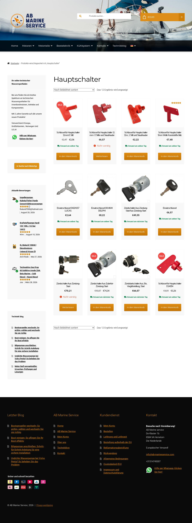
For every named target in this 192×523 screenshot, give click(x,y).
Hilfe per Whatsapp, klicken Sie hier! (28, 137)
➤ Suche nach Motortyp (26, 166)
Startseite (15, 63)
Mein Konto (63, 436)
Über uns (61, 442)
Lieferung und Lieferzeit (115, 436)
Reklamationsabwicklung (116, 447)
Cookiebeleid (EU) (113, 464)
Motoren (27, 45)
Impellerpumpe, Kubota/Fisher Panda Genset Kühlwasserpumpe (31, 200)
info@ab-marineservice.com (160, 454)
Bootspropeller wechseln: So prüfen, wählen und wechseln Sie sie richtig (27, 330)
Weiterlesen (102, 156)
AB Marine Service (66, 431)
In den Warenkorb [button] (68, 156)
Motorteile (44, 45)
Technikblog (119, 45)
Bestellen (108, 431)
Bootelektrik (63, 45)
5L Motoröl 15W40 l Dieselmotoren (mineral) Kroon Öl (28, 248)
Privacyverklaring (44, 505)
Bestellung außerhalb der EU (118, 442)
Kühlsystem (83, 45)
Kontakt (101, 45)
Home (14, 45)
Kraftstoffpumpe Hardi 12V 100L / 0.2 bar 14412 (29, 226)
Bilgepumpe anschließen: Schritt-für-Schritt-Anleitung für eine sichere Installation (27, 348)
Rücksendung (110, 453)
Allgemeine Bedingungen (116, 458)
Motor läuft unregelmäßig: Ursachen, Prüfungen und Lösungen (26, 369)
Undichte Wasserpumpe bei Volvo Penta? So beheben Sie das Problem (27, 359)
